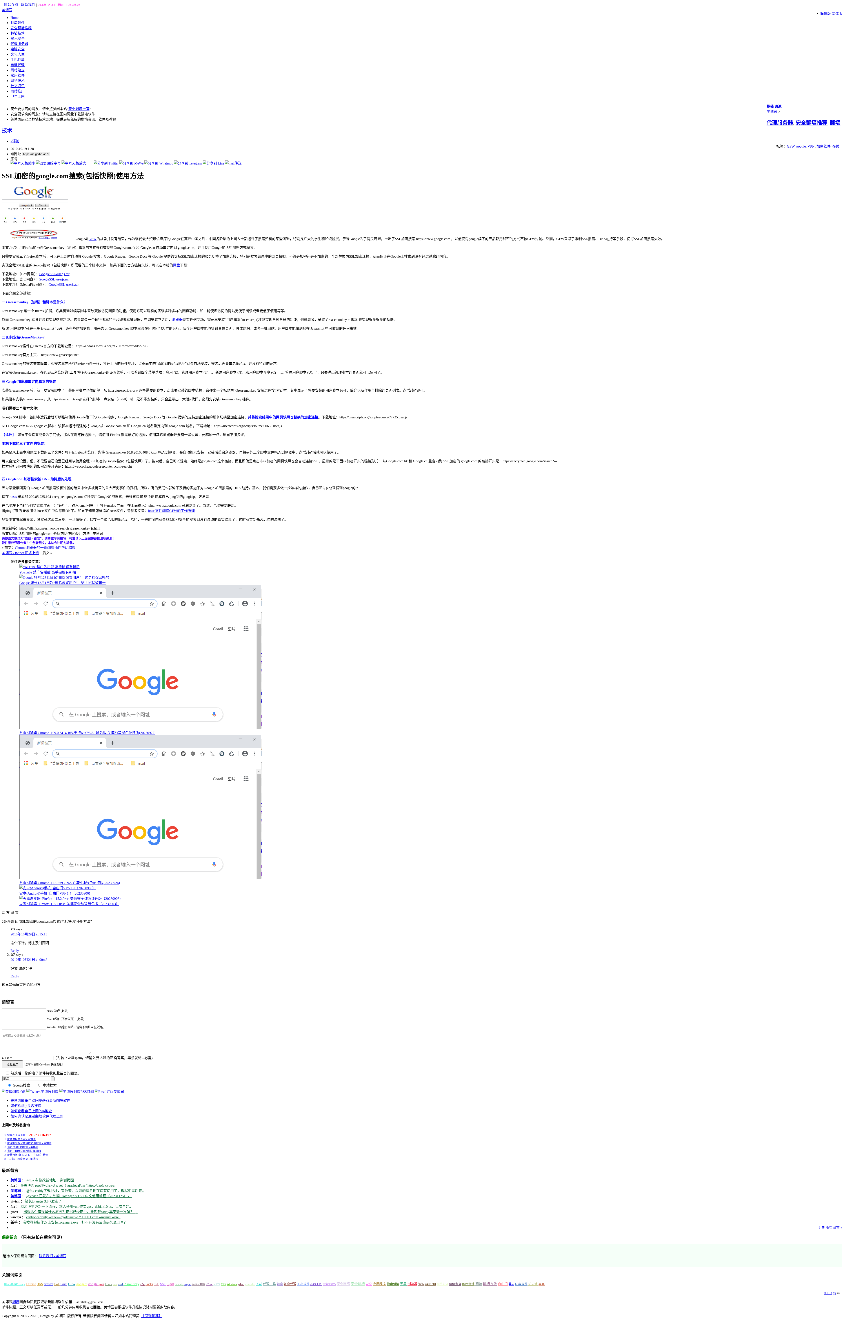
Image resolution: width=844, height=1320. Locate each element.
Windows (232, 1284)
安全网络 (343, 1284)
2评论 (15, 141)
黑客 (541, 1284)
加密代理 (290, 1284)
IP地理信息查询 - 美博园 (21, 1139)
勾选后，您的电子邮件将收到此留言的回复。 (45, 1073)
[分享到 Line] (213, 163)
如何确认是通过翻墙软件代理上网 (37, 1116)
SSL (163, 1284)
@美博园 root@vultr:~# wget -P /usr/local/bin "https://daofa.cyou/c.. (68, 1185)
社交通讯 (18, 86)
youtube (250, 1284)
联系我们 (28, 5)
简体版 (825, 13)
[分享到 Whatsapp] (158, 163)
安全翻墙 (358, 1284)
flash (57, 1284)
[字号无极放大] (74, 163)
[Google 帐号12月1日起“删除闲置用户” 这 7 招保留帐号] (64, 577)
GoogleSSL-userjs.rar (54, 274)
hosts (13, 497)
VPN (811, 146)
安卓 (369, 1284)
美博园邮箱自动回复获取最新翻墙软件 (40, 1100)
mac (115, 1284)
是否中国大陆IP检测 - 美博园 (24, 1151)
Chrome (31, 1284)
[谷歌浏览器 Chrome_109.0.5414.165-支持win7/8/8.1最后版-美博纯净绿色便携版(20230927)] (140, 728)
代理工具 (269, 1284)
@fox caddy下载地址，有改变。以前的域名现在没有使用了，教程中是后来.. (85, 1191)
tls (168, 1284)
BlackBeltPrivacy (14, 1284)
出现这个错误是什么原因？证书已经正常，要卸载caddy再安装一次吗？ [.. (81, 1212)
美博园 (7, 10)
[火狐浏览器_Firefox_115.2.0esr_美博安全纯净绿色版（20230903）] (71, 898)
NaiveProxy (131, 1284)
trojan (187, 1284)
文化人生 (18, 54)
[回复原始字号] (48, 163)
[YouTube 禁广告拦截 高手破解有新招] (49, 567)
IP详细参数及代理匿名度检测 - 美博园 (29, 1143)
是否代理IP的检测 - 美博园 (22, 1147)
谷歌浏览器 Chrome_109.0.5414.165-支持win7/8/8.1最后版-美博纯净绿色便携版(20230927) (87, 733)
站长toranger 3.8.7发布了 (43, 1201)
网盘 (176, 265)
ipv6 (101, 1284)
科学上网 (430, 1284)
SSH (156, 1284)
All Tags (830, 1293)
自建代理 (18, 65)
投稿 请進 (774, 106)
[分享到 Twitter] (106, 163)
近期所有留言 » (830, 1228)
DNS (40, 1284)
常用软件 (18, 75)
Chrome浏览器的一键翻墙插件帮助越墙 (45, 548)
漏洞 (421, 1284)
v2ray (209, 1284)
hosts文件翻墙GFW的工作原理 (171, 511)
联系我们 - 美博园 (52, 1256)
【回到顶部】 (151, 1316)
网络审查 (455, 1284)
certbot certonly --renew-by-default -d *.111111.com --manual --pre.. (73, 1217)
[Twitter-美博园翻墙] (42, 1092)
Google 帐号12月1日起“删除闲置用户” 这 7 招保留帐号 (62, 583)
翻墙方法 (490, 1284)
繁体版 (837, 13)
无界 (403, 1284)
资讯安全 (18, 38)
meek (121, 1284)
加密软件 (824, 146)
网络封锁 (468, 1284)
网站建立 (18, 70)
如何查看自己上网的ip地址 (31, 1111)
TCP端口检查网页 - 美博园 (22, 1159)
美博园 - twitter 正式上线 (20, 553)
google (801, 146)
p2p (142, 1284)
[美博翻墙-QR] (13, 1092)
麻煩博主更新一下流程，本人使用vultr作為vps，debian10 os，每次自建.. (75, 1206)
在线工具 (316, 1284)
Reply (15, 951)
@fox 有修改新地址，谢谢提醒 (50, 1180)
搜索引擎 (393, 1284)
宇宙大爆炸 (329, 1284)
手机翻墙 (18, 59)
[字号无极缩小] (23, 163)
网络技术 (18, 81)
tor (172, 1284)
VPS (223, 1284)
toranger (179, 1284)
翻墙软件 (18, 23)
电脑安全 (18, 49)
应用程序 (379, 1284)
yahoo (241, 1284)
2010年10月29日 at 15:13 (29, 934)
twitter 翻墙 (198, 1284)
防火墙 (533, 1284)
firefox (48, 1284)
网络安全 (442, 1284)
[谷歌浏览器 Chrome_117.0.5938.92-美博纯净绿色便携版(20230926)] (140, 878)
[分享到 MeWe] (131, 163)
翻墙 (478, 1284)
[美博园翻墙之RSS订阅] (76, 1092)
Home (15, 18)
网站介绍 (11, 5)
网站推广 (18, 91)
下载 (259, 1284)
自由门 (503, 1284)
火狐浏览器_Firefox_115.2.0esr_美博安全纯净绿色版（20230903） (69, 904)
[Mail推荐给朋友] (233, 163)
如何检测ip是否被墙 (26, 1106)
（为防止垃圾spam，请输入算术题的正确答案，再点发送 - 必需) (103, 1058)
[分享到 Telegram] (188, 163)
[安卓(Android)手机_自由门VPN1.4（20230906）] (57, 888)
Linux (108, 1284)
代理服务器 (19, 44)
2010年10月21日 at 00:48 (29, 960)
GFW (791, 146)
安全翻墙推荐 (21, 28)
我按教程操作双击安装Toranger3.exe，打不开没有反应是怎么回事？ (75, 1222)
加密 (280, 1284)
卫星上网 (18, 96)
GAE (63, 1284)
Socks (149, 1284)
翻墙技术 (18, 33)
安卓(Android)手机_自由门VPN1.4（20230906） (55, 893)
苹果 (511, 1284)
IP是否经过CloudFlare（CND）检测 (27, 1155)
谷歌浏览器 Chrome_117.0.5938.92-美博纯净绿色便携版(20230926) (69, 883)
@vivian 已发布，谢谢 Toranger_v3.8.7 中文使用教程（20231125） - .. (79, 1196)
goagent (81, 1284)
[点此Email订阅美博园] (109, 1092)
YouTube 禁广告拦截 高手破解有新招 (47, 572)
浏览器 (177, 320)
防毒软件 (521, 1284)
